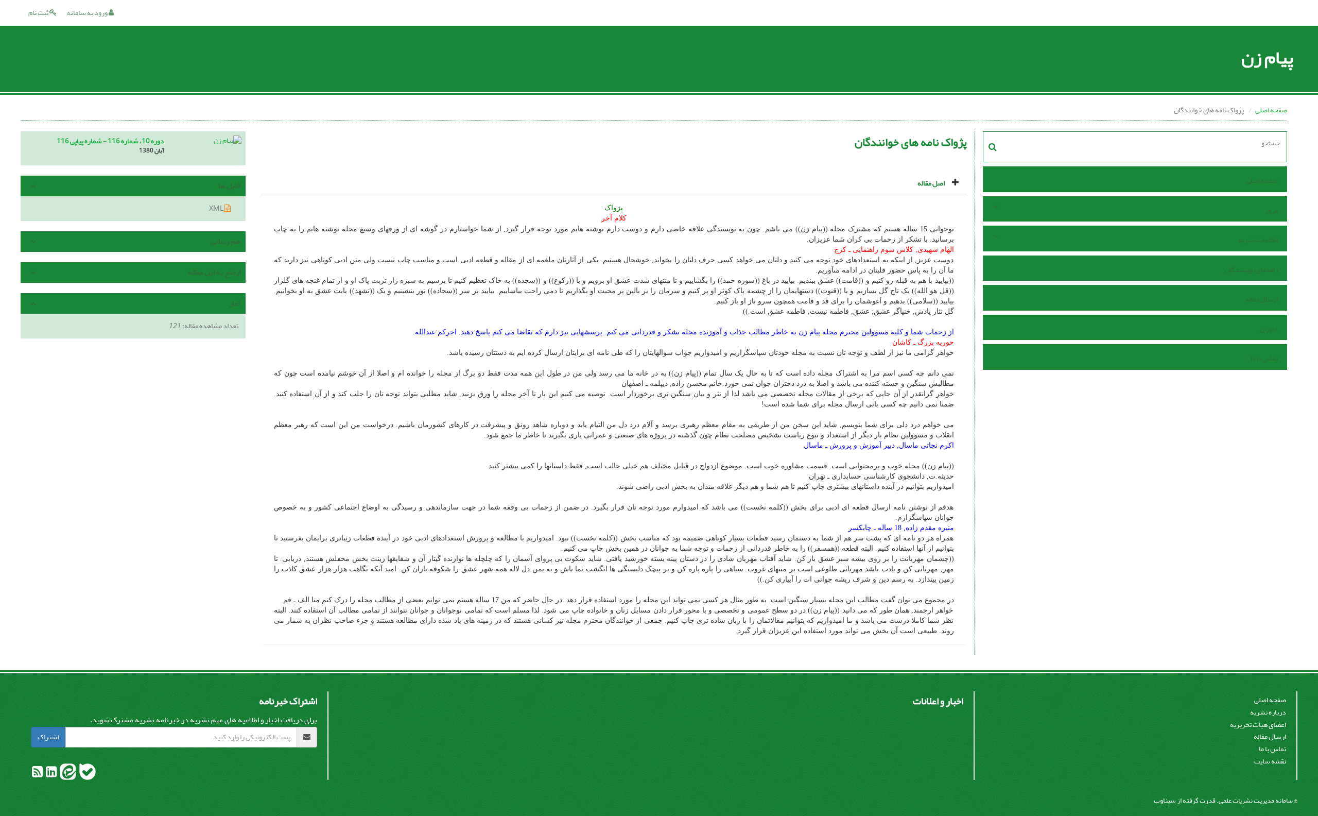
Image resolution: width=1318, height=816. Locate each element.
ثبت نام (38, 13)
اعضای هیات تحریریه (1258, 725)
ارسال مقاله (1261, 299)
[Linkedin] (51, 774)
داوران (1269, 329)
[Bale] (87, 774)
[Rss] (37, 774)
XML (216, 208)
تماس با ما (1264, 358)
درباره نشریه (1268, 712)
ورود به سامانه (88, 13)
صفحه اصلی (1271, 110)
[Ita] (67, 774)
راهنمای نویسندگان (1251, 270)
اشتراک (48, 737)
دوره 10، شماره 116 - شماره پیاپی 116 (110, 141)
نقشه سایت (1270, 761)
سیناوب (1165, 800)
